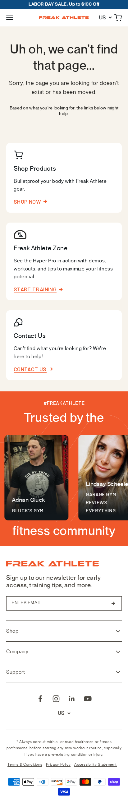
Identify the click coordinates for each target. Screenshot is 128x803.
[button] (9, 17)
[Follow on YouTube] (88, 699)
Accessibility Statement (95, 764)
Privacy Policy (58, 764)
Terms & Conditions (25, 764)
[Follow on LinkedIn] (72, 699)
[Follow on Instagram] (56, 699)
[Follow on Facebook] (40, 699)
